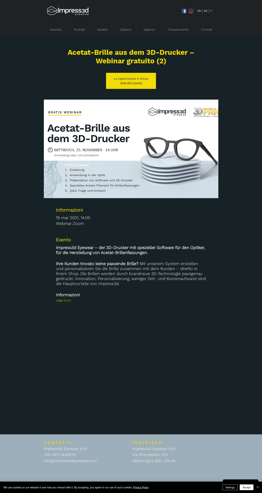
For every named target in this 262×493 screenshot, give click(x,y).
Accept (246, 487)
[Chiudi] (258, 487)
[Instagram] (191, 11)
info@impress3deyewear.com (70, 461)
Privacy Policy (141, 487)
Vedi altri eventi (131, 83)
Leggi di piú (63, 300)
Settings (230, 487)
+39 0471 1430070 (60, 454)
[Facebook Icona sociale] (184, 11)
